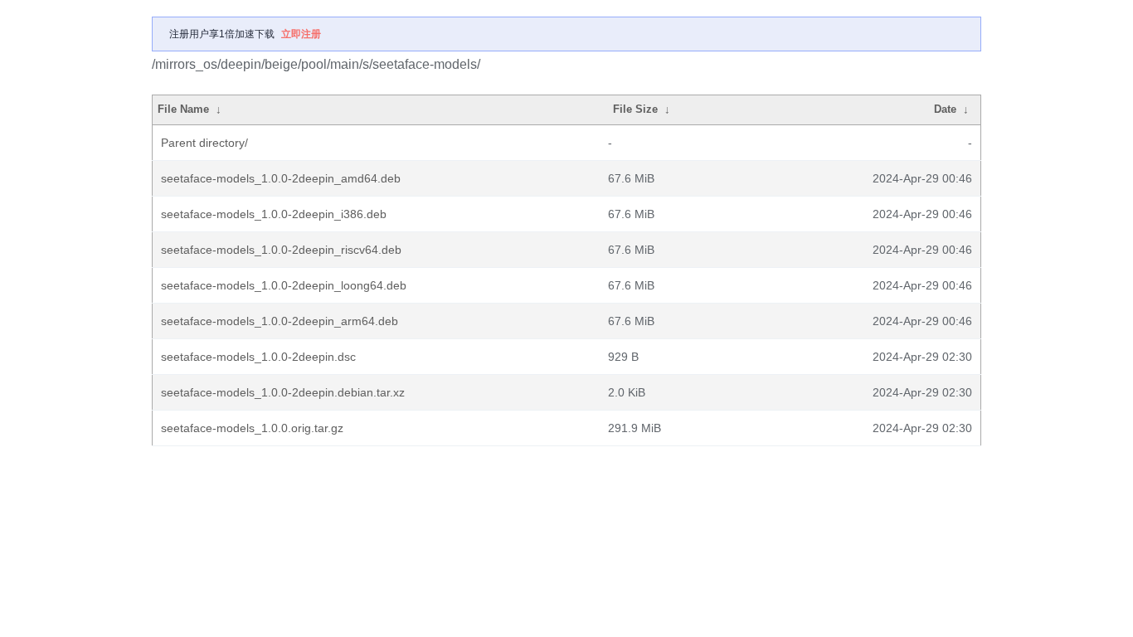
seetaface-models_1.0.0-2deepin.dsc (258, 356)
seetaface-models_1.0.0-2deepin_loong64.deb (283, 285)
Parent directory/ (204, 142)
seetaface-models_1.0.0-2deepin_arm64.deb (279, 321)
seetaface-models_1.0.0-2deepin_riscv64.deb (281, 249)
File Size (635, 109)
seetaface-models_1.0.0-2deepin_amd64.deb (281, 178)
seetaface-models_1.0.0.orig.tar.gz (252, 428)
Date (945, 109)
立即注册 (301, 34)
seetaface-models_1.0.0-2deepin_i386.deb (274, 214)
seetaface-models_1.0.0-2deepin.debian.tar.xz (283, 392)
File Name (183, 109)
